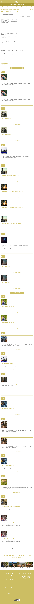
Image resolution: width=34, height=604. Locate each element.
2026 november (22, 292)
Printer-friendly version (32, 9)
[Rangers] (31, 7)
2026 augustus (11, 68)
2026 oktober (22, 68)
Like (6, 579)
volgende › (16, 548)
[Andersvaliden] (26, 7)
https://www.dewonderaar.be (5, 65)
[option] (17, 4)
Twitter (29, 9)
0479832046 (3, 64)
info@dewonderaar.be (4, 63)
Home (1, 9)
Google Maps (32, 18)
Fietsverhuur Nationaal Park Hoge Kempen (17, 4)
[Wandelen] (2, 7)
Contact (8, 593)
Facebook (27, 9)
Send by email (30, 9)
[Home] (16, 1)
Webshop (17, 559)
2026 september (17, 68)
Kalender (4, 9)
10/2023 (7, 9)
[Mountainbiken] (12, 7)
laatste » (20, 548)
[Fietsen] (7, 7)
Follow (11, 579)
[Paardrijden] (17, 7)
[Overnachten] (21, 7)
